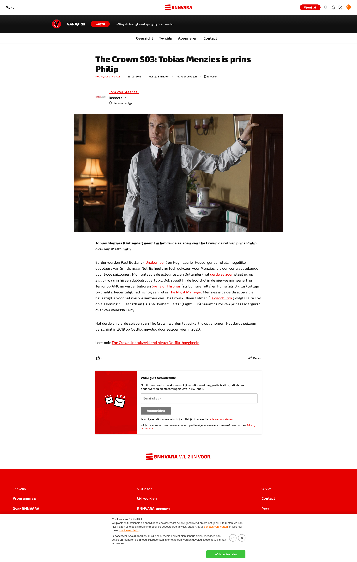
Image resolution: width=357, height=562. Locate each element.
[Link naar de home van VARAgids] (56, 24)
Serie (108, 76)
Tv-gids (165, 38)
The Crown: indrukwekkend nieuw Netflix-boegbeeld (155, 342)
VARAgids (76, 24)
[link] (100, 97)
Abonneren (187, 38)
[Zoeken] (326, 7)
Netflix (99, 76)
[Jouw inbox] (333, 7)
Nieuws (116, 76)
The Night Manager (185, 292)
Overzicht (144, 38)
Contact (210, 38)
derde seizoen (222, 274)
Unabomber (155, 262)
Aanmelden (156, 410)
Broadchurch (221, 298)
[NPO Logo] (348, 7)
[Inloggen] (340, 7)
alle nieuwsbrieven (221, 419)
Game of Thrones (166, 286)
